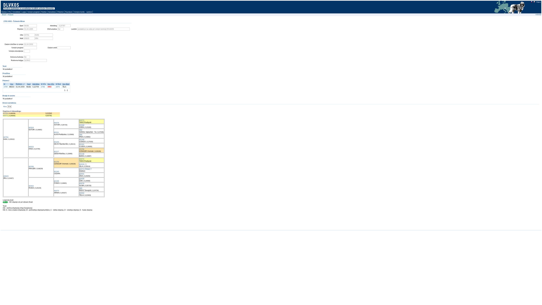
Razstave (68, 12)
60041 (81, 174)
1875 (58, 87)
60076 (56, 123)
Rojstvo (19, 84)
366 (80, 135)
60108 (81, 154)
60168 (81, 140)
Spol (28, 84)
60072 (5, 116)
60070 (56, 191)
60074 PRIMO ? (85, 169)
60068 (81, 125)
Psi (9, 12)
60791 (6, 137)
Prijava (538, 2)
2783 (43, 87)
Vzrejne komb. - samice (83, 12)
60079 (81, 184)
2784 (6, 87)
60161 (81, 144)
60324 (31, 128)
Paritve (44, 12)
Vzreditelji (16, 12)
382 (80, 130)
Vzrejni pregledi (34, 12)
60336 (31, 167)
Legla (24, 12)
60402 (31, 186)
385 (80, 188)
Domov (4, 12)
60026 (81, 164)
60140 (56, 172)
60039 (81, 179)
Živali (4, 15)
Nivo (5, 107)
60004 (81, 193)
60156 (5, 113)
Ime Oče (51, 84)
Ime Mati (66, 84)
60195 (56, 181)
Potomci (60, 12)
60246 (56, 142)
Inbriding (35, 84)
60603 (6, 176)
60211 (56, 132)
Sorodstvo (52, 12)
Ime (11, 84)
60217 (56, 152)
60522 (31, 147)
